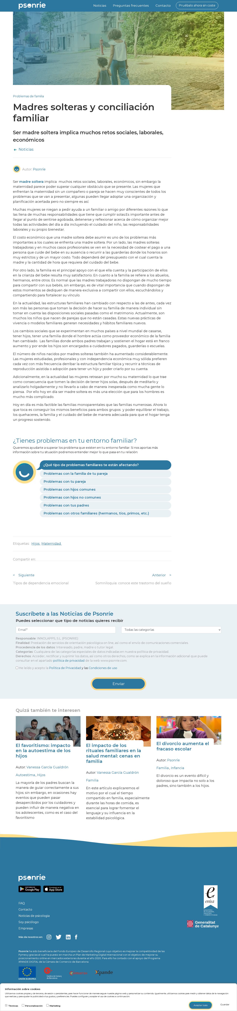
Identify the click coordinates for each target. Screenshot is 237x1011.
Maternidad (51, 544)
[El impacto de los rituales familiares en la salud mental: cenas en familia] (118, 731)
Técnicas (13, 1006)
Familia (92, 780)
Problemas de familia (28, 96)
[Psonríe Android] (31, 888)
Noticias (99, 5)
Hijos (36, 544)
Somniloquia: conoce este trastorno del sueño (133, 583)
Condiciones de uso (103, 668)
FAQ (22, 903)
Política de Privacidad (65, 668)
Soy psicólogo (29, 922)
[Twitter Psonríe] (58, 937)
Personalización (34, 1006)
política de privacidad (69, 660)
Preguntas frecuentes (131, 5)
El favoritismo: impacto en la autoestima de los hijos (43, 751)
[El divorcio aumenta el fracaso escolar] (188, 730)
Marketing (55, 1006)
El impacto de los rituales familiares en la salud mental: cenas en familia (113, 753)
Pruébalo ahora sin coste (197, 5)
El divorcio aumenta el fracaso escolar (182, 746)
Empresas (26, 928)
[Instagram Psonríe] (49, 937)
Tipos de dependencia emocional (41, 583)
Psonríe (173, 760)
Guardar (224, 1004)
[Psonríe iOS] (54, 888)
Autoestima (26, 775)
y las (68, 668)
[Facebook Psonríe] (76, 937)
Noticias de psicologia (34, 916)
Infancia (177, 768)
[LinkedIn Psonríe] (68, 937)
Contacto (163, 5)
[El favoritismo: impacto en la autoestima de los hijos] (48, 731)
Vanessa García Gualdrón (47, 767)
